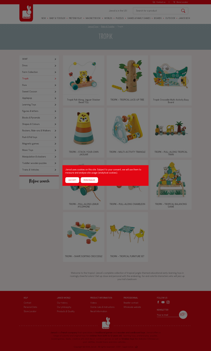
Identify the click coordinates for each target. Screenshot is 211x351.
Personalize (89, 180)
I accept (72, 180)
